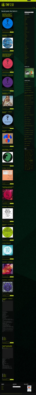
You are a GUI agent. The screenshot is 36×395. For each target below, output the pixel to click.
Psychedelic (26, 58)
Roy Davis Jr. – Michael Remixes (7, 112)
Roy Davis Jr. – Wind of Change (7, 131)
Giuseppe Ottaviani (31, 159)
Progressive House (27, 57)
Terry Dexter (11, 202)
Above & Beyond (26, 150)
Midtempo (26, 49)
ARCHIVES (14, 385)
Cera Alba (7, 294)
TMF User (2, 386)
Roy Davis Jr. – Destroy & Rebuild (7, 299)
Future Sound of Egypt (27, 159)
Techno (8, 239)
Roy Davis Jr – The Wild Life (8, 206)
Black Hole (30, 154)
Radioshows (26, 165)
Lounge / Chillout (26, 48)
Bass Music (26, 18)
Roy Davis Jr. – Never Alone (7, 279)
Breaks (25, 20)
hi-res (26, 160)
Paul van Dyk (26, 164)
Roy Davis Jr (12, 126)
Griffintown (5, 203)
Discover (28, 155)
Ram (28, 165)
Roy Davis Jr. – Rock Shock (7, 75)
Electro (25, 33)
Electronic (26, 34)
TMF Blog (2, 389)
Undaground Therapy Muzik (7, 127)
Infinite (9, 294)
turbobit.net (4, 338)
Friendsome (7, 146)
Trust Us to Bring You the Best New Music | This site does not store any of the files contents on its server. (11, 393)
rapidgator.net (4, 339)
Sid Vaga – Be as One (6, 168)
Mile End (5, 295)
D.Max (32, 154)
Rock (25, 59)
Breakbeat (26, 19)
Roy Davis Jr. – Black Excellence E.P (6, 93)
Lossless (12, 30)
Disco (25, 25)
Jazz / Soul (26, 47)
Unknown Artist (28, 169)
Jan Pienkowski (5, 202)
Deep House (6, 145)
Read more (11, 72)
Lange (27, 160)
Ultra (25, 169)
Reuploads (32, 165)
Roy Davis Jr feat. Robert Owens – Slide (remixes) (7, 346)
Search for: (26, 11)
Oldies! (25, 54)
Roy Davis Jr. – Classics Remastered (7, 35)
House (5, 30)
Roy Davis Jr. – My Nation (7, 261)
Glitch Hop (26, 39)
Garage (25, 38)
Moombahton (26, 52)
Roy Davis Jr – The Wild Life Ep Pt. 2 (8, 225)
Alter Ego (31, 150)
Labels (2, 387)
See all (26, 147)
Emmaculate (10, 201)
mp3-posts (26, 53)
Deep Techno (26, 24)
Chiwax (3, 221)
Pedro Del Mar (29, 164)
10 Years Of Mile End (6, 243)
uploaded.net (4, 376)
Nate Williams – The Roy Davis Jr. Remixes (7, 150)
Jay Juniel (9, 30)
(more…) (3, 48)
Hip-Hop (25, 42)
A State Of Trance (26, 154)
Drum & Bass (26, 28)
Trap (25, 64)
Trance (25, 63)
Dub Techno (26, 29)
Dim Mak (25, 155)
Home (2, 385)
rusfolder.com (4, 374)
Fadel (3, 202)
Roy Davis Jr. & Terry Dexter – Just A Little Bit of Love (8, 187)
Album (25, 15)
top (29, 168)
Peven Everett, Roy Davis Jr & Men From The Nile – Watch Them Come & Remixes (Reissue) (7, 55)
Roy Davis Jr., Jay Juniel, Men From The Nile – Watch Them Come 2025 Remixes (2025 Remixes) (7, 15)
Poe (6, 108)
